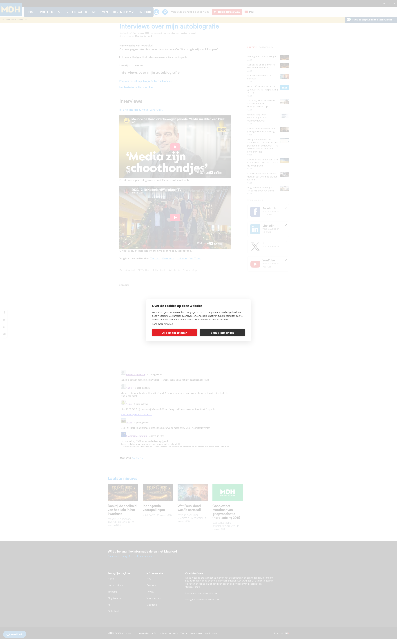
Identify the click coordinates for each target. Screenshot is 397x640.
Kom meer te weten (162, 323)
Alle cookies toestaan (174, 332)
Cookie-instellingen (222, 332)
